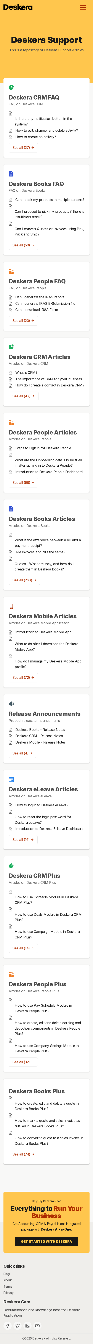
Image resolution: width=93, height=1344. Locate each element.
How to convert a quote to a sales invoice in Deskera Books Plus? (49, 1141)
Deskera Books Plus (37, 1091)
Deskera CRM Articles (40, 356)
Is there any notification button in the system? (43, 121)
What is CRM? (26, 372)
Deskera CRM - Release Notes (39, 736)
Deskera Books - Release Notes (40, 729)
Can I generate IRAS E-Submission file (45, 303)
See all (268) (22, 580)
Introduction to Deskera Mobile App (43, 632)
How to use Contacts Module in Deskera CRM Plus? (46, 900)
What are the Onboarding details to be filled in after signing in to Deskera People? (48, 463)
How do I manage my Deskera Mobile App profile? (48, 664)
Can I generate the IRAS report (39, 297)
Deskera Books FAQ (36, 183)
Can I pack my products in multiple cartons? (49, 200)
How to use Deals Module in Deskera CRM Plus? (48, 917)
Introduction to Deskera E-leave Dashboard (49, 829)
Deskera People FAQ (37, 281)
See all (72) (21, 677)
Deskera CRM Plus (34, 875)
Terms (8, 1286)
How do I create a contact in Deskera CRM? (49, 385)
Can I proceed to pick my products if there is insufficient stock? (49, 214)
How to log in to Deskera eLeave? (41, 805)
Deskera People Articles (43, 432)
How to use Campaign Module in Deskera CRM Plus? (47, 934)
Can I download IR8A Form (36, 310)
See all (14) (21, 948)
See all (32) (21, 1062)
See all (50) (21, 245)
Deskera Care (16, 1301)
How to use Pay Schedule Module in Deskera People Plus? (43, 1008)
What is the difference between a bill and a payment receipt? (48, 543)
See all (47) (21, 396)
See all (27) (21, 147)
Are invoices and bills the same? (40, 552)
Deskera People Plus (38, 984)
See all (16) (21, 839)
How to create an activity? (35, 137)
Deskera (37, 1338)
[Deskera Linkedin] (27, 1326)
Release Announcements (45, 713)
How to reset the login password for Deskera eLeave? (43, 820)
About (7, 1280)
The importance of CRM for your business (48, 379)
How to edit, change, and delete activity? (46, 130)
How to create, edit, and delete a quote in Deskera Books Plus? (47, 1106)
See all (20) (21, 320)
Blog (6, 1274)
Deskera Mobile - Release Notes (40, 742)
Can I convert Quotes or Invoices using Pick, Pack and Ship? (49, 232)
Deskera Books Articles (42, 518)
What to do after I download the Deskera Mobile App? (46, 647)
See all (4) (20, 753)
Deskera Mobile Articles (43, 616)
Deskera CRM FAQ (34, 97)
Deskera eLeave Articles (43, 789)
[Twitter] (17, 1326)
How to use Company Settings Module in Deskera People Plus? (47, 1048)
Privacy (8, 1292)
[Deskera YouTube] (37, 1326)
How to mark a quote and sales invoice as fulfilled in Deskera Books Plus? (47, 1123)
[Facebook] (7, 1326)
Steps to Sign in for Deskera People (43, 448)
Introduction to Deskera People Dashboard (49, 472)
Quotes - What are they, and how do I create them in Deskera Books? (44, 567)
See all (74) (21, 1154)
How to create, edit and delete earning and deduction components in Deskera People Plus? (48, 1028)
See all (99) (21, 482)
